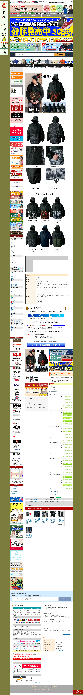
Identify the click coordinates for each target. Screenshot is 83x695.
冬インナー (13, 282)
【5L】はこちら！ (55, 374)
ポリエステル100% (47, 503)
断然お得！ (4, 2)
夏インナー (13, 281)
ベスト (12, 243)
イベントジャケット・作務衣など (17, 325)
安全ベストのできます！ (4, 34)
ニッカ (12, 318)
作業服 (29, 67)
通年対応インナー (14, 284)
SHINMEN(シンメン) (35, 67)
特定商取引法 (55, 686)
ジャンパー (13, 290)
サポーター (13, 332)
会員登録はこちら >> (66, 634)
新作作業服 (34, 499)
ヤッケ (11, 254)
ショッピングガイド (16, 160)
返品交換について (66, 15)
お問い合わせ (14, 495)
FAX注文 (4, 49)
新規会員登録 (16, 73)
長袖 (12, 272)
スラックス (13, 258)
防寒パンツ (13, 291)
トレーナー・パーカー (15, 321)
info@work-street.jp (59, 650)
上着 (42, 67)
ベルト (12, 329)
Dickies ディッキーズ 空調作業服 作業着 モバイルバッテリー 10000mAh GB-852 (29, 520)
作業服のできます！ (4, 17)
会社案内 (13, 493)
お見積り (4, 9)
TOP (26, 67)
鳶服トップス (13, 315)
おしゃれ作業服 (35, 501)
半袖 (12, 274)
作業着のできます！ (4, 25)
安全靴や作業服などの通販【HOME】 (41, 689)
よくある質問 (18, 15)
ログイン (15, 77)
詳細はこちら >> (37, 636)
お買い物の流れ (34, 15)
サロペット (13, 275)
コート (12, 288)
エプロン (12, 333)
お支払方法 (49, 15)
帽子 (12, 330)
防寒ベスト (13, 292)
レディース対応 (14, 300)
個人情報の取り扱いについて (44, 686)
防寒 (12, 276)
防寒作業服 (34, 503)
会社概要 (34, 686)
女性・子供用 (13, 278)
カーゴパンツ (13, 259)
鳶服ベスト (13, 316)
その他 (12, 334)
